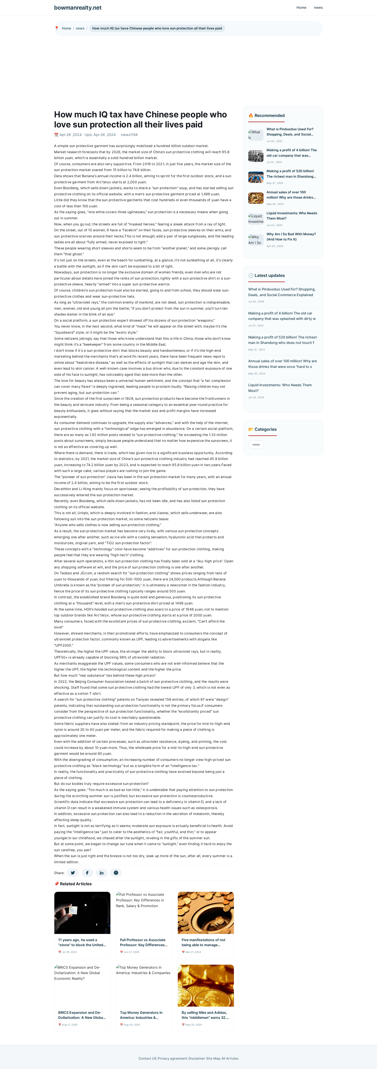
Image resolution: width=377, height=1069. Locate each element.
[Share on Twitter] (73, 873)
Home (301, 7)
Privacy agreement (172, 1058)
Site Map (213, 1058)
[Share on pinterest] (116, 873)
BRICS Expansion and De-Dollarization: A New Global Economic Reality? (81, 1017)
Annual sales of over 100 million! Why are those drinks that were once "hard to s (290, 197)
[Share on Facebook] (87, 873)
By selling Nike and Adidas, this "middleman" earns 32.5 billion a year (205, 1017)
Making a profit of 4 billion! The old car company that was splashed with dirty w (292, 155)
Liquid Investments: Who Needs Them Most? (280, 388)
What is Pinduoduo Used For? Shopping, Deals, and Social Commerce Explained (290, 134)
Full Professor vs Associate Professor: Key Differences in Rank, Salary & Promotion (143, 945)
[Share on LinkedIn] (102, 873)
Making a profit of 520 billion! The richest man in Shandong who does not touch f (290, 176)
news (318, 7)
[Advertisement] (188, 68)
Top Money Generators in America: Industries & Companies (141, 1017)
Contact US (148, 1058)
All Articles (229, 1058)
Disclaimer (196, 1058)
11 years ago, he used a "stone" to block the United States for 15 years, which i (80, 945)
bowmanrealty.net (77, 7)
